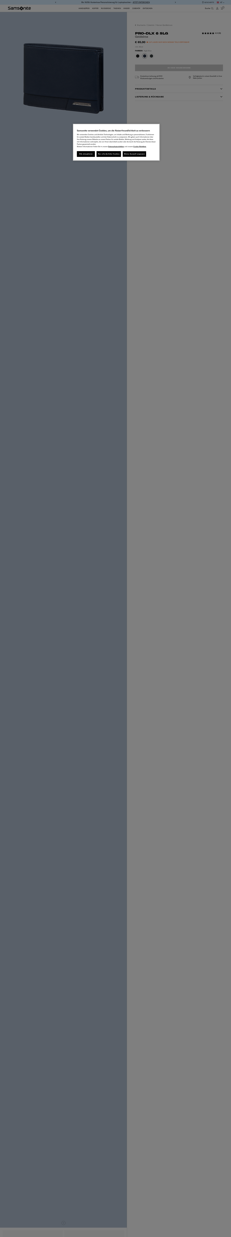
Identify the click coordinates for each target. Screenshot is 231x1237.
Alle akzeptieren (86, 154)
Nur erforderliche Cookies (109, 154)
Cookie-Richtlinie (139, 147)
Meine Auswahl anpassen (134, 154)
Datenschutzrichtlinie (116, 147)
